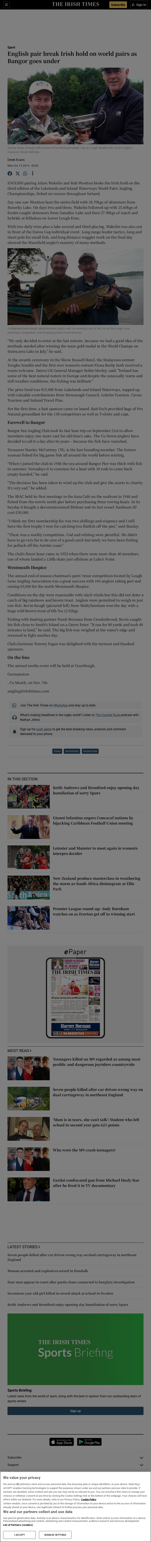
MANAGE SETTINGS (55, 1535)
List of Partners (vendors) (18, 1524)
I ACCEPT (19, 1535)
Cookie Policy (88, 1499)
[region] (75, 1506)
